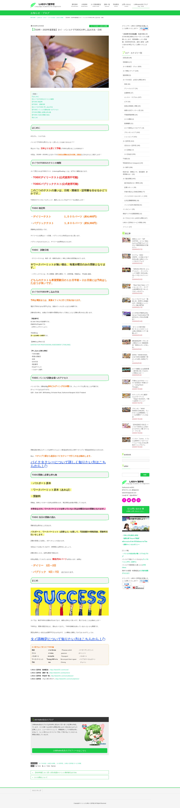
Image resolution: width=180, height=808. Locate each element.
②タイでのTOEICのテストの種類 (43, 99)
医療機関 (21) (128, 123)
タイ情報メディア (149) (130, 71)
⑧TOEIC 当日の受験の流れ (41, 115)
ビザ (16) (127, 101)
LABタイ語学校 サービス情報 (73, 763)
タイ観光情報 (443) (129, 178)
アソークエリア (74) (131, 88)
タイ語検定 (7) (129, 150)
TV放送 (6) (126, 158)
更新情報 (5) (127, 75)
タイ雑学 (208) (128, 167)
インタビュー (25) (129, 209)
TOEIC (39, 766)
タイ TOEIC (47, 766)
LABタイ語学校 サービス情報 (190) (134, 222)
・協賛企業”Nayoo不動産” (131, 538)
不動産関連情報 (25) (131, 115)
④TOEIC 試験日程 (38, 104)
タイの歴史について (40, 777)
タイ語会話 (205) (130, 154)
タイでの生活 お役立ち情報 (99, 26)
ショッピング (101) (130, 137)
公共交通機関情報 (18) (131, 200)
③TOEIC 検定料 (37, 102)
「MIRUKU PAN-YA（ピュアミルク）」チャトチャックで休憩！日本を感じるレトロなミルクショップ (140, 273)
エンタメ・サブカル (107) (132, 97)
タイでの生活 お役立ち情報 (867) (134, 80)
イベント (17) (127, 227)
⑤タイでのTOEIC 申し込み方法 (42, 107)
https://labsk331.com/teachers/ (60, 673)
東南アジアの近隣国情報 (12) (132, 213)
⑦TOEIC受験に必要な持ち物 (41, 112)
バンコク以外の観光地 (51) (133, 205)
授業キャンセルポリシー (132, 544)
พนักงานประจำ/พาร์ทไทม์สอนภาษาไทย (134, 541)
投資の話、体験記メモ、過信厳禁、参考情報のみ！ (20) (135, 173)
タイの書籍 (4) (129, 119)
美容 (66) (127, 84)
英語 (54, 766)
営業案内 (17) (127, 62)
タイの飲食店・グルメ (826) (132, 66)
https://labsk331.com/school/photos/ (67, 679)
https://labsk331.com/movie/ (59, 670)
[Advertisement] (70, 699)
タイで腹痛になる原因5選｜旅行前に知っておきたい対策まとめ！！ (140, 371)
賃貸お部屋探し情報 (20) (132, 106)
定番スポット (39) (130, 187)
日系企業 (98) (127, 58)
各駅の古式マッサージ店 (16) (133, 110)
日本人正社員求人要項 (131, 535)
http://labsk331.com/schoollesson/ (62, 676)
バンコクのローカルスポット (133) (135, 196)
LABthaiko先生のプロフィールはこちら (69, 751)
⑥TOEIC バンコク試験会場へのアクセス (45, 109)
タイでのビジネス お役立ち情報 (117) (135, 218)
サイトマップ (36, 790)
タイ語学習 (60, 763)
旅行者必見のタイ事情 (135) (133, 183)
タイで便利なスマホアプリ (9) (134, 128)
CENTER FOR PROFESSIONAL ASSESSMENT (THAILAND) (50, 345)
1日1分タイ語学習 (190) (132, 145)
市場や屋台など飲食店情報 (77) (134, 192)
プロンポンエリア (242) (132, 132)
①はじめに (35, 96)
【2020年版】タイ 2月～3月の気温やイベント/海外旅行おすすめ (55, 772)
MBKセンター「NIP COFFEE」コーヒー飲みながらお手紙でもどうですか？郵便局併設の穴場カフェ (140, 243)
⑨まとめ (35, 117)
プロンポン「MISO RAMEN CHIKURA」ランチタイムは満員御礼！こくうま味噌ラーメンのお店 (140, 413)
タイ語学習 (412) (128, 141)
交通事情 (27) (128, 93)
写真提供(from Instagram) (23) (133, 163)
